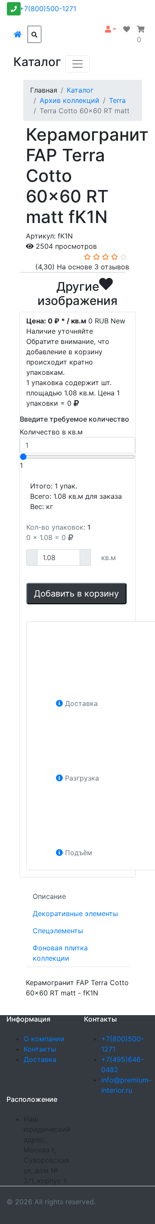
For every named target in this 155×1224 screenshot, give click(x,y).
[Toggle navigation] (77, 63)
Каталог (80, 90)
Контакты (40, 1049)
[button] (111, 29)
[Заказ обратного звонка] (14, 8)
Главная (43, 90)
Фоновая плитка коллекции (60, 953)
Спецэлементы (58, 930)
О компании (44, 1038)
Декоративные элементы (75, 913)
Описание (49, 896)
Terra (117, 100)
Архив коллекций (69, 100)
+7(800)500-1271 (47, 8)
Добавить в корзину (76, 593)
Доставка (40, 1059)
